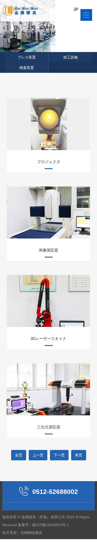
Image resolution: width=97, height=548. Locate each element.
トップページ (27, 30)
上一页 (38, 455)
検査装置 (80, 30)
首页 (18, 455)
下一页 (59, 455)
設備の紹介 (55, 30)
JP (75, 9)
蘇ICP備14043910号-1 (50, 525)
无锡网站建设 (31, 533)
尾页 (78, 455)
